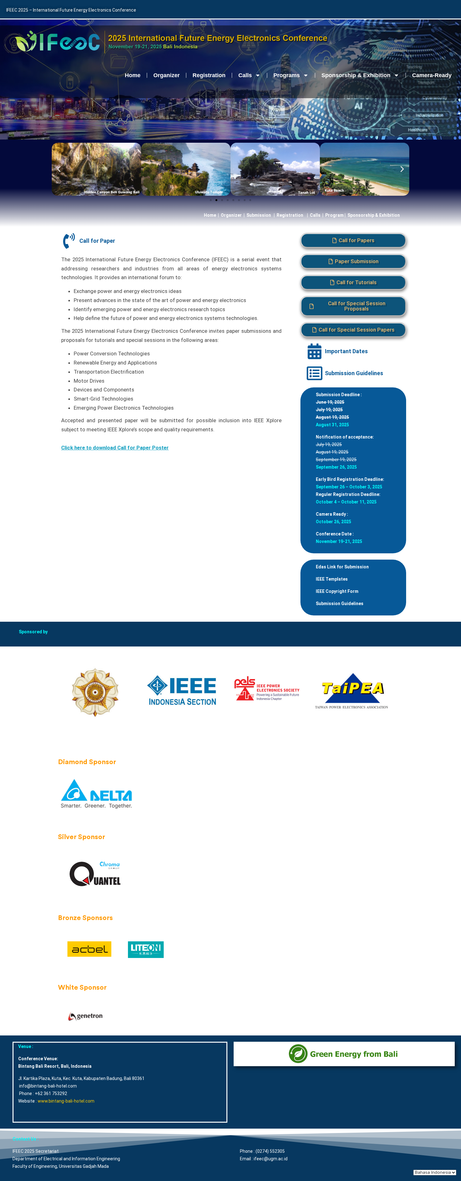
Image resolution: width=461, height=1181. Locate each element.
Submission (258, 215)
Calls (245, 75)
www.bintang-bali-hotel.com (66, 1101)
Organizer (166, 75)
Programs (286, 75)
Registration (209, 75)
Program (334, 215)
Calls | (316, 215)
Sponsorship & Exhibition (355, 75)
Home (132, 75)
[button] (59, 169)
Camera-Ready (432, 75)
